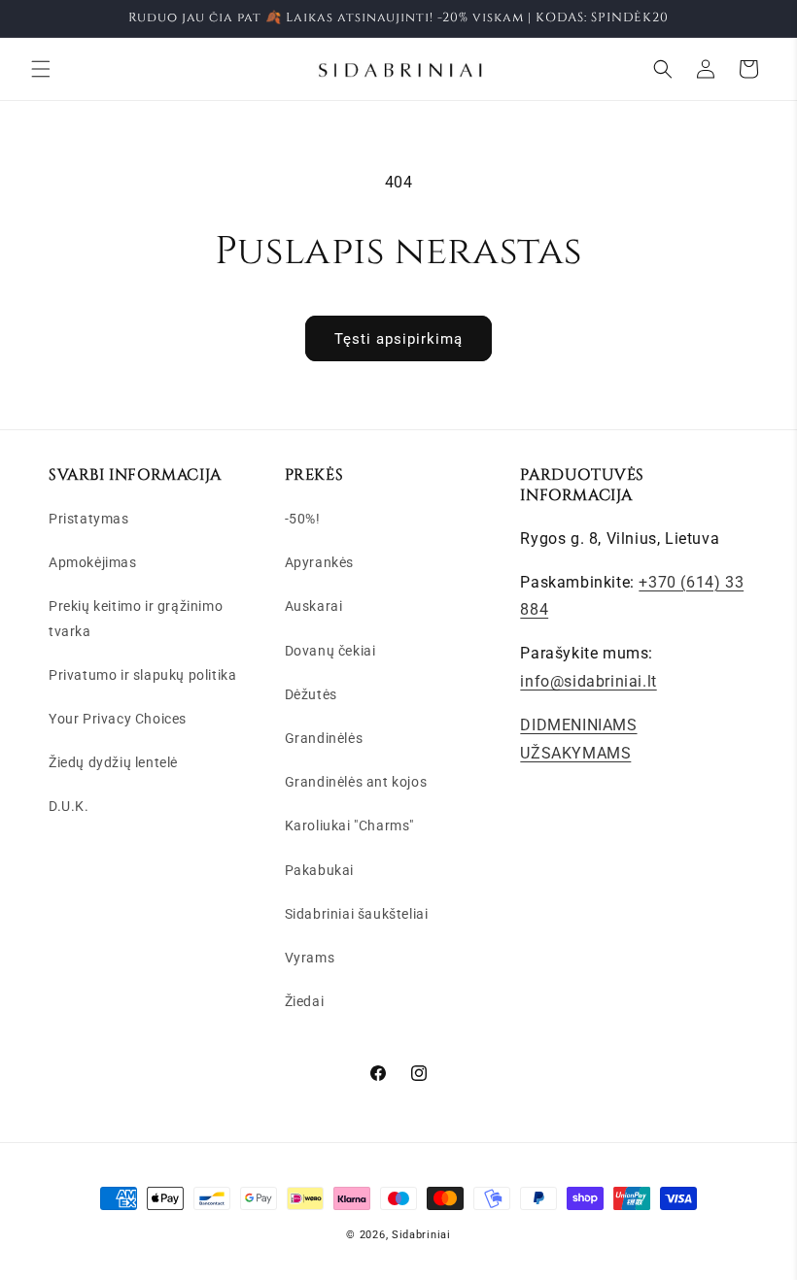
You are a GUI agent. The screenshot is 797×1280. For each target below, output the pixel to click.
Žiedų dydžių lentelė (113, 762)
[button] (40, 69)
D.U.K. (69, 806)
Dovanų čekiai (330, 650)
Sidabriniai (421, 1235)
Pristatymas (89, 518)
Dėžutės (311, 694)
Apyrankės (319, 562)
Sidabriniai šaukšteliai (357, 914)
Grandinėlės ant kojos (356, 782)
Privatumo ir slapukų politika (142, 675)
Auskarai (314, 606)
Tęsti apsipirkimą (398, 339)
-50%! (303, 518)
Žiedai (305, 1001)
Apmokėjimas (93, 562)
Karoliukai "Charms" (349, 825)
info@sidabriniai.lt (588, 681)
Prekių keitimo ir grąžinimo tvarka (136, 618)
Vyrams (310, 957)
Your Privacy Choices (118, 718)
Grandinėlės (324, 738)
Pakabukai (319, 870)
